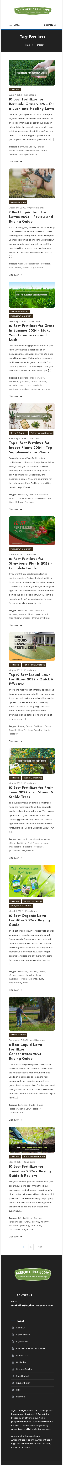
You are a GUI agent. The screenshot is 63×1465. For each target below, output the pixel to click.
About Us (21, 1327)
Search (48, 24)
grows (21, 975)
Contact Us (22, 1355)
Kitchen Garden (24, 1369)
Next (40, 1246)
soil (46, 614)
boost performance (39, 839)
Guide (32, 1104)
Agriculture (22, 1341)
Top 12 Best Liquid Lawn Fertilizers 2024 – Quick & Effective (31, 679)
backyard (23, 377)
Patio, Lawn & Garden (20, 316)
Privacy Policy (23, 1382)
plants (39, 614)
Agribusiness (23, 1334)
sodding (35, 389)
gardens (24, 381)
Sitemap (20, 1396)
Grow (27, 1221)
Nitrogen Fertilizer (29, 154)
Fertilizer (41, 146)
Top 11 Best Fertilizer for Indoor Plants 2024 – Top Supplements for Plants (30, 447)
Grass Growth (16, 150)
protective (14, 850)
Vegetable (27, 1229)
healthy (30, 975)
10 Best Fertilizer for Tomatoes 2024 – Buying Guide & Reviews (30, 1171)
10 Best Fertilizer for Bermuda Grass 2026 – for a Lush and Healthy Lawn (31, 104)
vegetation (28, 850)
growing (45, 843)
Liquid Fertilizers (43, 498)
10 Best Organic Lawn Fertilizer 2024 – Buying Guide (29, 920)
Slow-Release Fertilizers (22, 502)
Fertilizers (14, 89)
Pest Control (22, 1376)
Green (42, 381)
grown (35, 1221)
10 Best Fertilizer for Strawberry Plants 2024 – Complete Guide (30, 563)
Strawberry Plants (41, 617)
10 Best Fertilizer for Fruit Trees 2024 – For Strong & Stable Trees (31, 792)
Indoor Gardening (19, 311)
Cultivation (21, 1362)
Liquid (26, 267)
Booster (34, 377)
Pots (33, 1225)
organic (38, 846)
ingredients (15, 846)
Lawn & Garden (18, 202)
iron (11, 267)
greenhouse (15, 1221)
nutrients (13, 389)
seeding (24, 389)
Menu (17, 25)
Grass (34, 381)
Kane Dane (30, 94)
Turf (41, 978)
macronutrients (34, 385)
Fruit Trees (33, 843)
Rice (18, 1389)
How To (13, 498)
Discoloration (32, 263)
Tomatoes (14, 1229)
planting (24, 1225)
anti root (22, 839)
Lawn (18, 267)
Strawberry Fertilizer (19, 617)
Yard (25, 982)
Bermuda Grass (26, 146)
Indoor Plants (26, 498)
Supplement (37, 267)
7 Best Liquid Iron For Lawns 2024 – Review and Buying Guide (31, 217)
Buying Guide (25, 726)
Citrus (12, 843)
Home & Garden (18, 433)
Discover (14, 161)
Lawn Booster (33, 150)
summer (46, 389)
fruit (31, 610)
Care (21, 263)
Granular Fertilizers (38, 494)
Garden (33, 971)
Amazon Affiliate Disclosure (30, 1348)
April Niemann (36, 207)
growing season (17, 614)
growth (13, 385)
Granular (39, 610)
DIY (42, 377)
